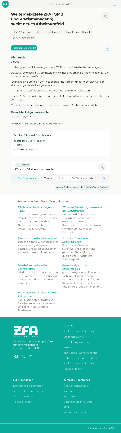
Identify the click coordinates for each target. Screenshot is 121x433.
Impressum (70, 396)
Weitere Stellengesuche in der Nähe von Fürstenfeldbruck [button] (82, 187)
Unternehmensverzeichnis (80, 358)
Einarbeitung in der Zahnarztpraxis (38, 238)
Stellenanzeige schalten (28, 385)
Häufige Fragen (72, 368)
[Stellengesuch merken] (107, 48)
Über (75, 385)
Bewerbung (70, 347)
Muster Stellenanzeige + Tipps (31, 391)
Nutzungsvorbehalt (75, 412)
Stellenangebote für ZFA (78, 331)
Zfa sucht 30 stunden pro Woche (34, 169)
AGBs (66, 407)
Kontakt (68, 391)
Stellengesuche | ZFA (76, 336)
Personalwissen (23, 396)
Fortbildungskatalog (76, 342)
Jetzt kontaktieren (22, 48)
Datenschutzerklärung (77, 401)
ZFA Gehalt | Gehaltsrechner (80, 352)
